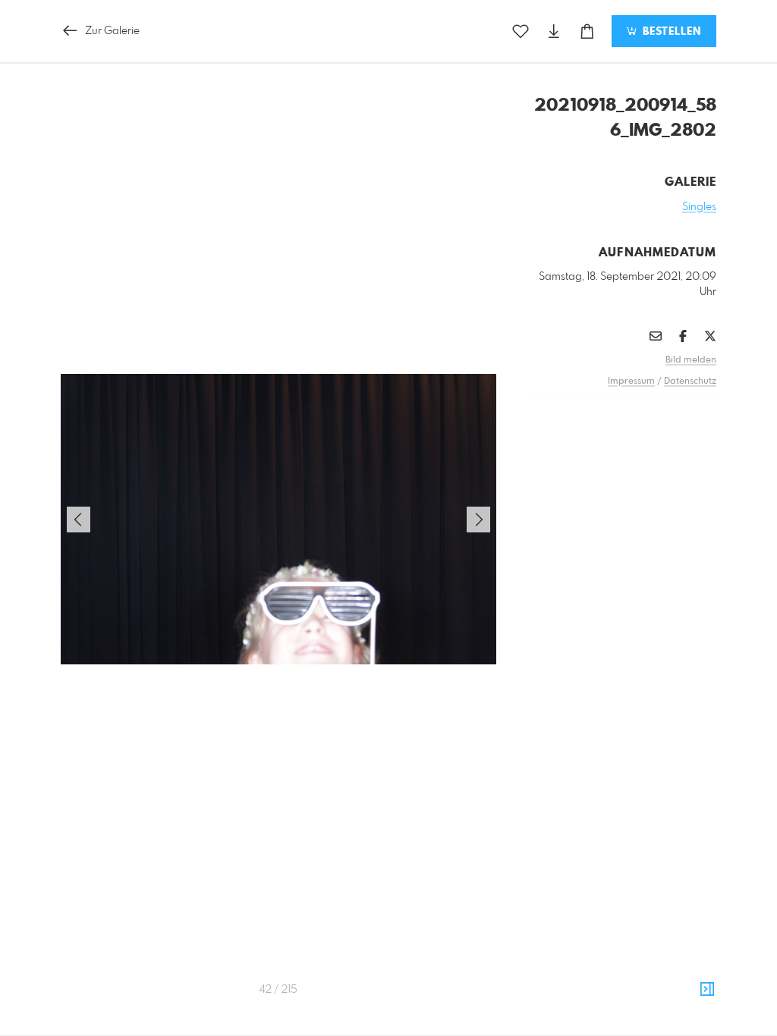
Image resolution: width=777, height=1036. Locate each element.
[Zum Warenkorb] (587, 31)
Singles (699, 207)
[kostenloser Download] (554, 31)
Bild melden (690, 360)
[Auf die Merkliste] (520, 31)
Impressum (631, 381)
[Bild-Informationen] (707, 990)
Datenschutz (690, 381)
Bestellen (670, 32)
